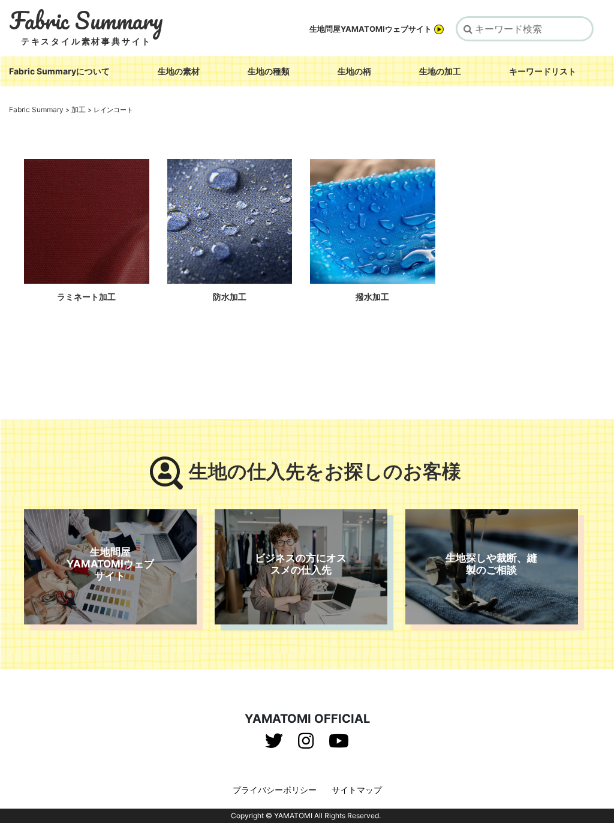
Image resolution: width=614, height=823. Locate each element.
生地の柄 (354, 71)
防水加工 (229, 297)
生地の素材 (179, 71)
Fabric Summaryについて (59, 71)
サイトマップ (357, 790)
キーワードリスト (542, 71)
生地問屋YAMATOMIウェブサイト (370, 29)
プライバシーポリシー (275, 790)
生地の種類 (269, 71)
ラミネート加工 (86, 297)
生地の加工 (440, 71)
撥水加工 (372, 297)
